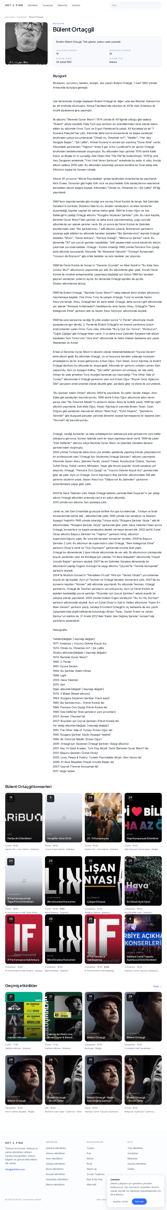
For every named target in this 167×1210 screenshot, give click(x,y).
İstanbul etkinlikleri (56, 1148)
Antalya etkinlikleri (55, 1163)
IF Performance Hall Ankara (19, 970)
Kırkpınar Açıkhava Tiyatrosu (139, 1111)
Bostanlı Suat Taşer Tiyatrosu (60, 1111)
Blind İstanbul (52, 912)
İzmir (79, 1111)
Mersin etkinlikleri (55, 1184)
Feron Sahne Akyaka (15, 1111)
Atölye (90, 1158)
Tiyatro (90, 1148)
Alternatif (91, 1184)
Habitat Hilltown (13, 1048)
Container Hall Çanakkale (138, 1048)
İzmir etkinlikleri (54, 1158)
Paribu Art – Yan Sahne (17, 849)
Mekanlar (63, 5)
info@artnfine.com (15, 1169)
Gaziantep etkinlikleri (57, 1179)
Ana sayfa (10, 17)
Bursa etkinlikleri (54, 1169)
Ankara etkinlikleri (55, 1153)
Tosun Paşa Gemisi (55, 849)
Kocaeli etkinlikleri (55, 1174)
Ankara (38, 970)
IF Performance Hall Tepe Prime (21, 912)
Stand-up (92, 1169)
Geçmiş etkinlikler (137, 1163)
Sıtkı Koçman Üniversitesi (137, 849)
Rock (89, 1163)
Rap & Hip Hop (95, 1179)
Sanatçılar (48, 5)
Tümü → (157, 986)
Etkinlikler (33, 5)
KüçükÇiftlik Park (133, 912)
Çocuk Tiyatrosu (96, 1174)
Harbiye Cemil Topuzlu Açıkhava (141, 970)
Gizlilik (131, 1169)
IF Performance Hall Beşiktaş (99, 970)
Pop (89, 1153)
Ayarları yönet (120, 1201)
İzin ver (139, 1201)
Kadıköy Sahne (92, 912)
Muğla (155, 849)
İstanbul (35, 849)
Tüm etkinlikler (135, 1148)
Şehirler (76, 5)
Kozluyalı (89, 1048)
